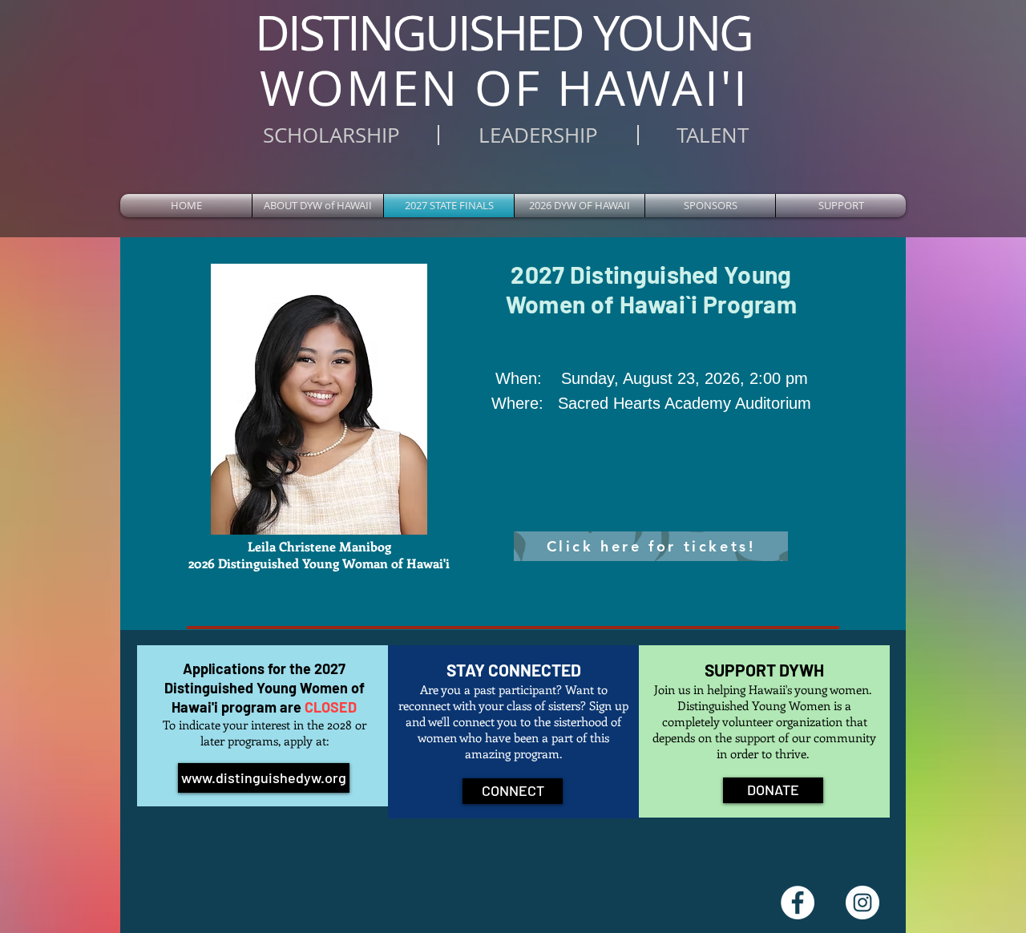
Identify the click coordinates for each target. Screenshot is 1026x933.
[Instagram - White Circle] (862, 902)
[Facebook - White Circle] (797, 902)
